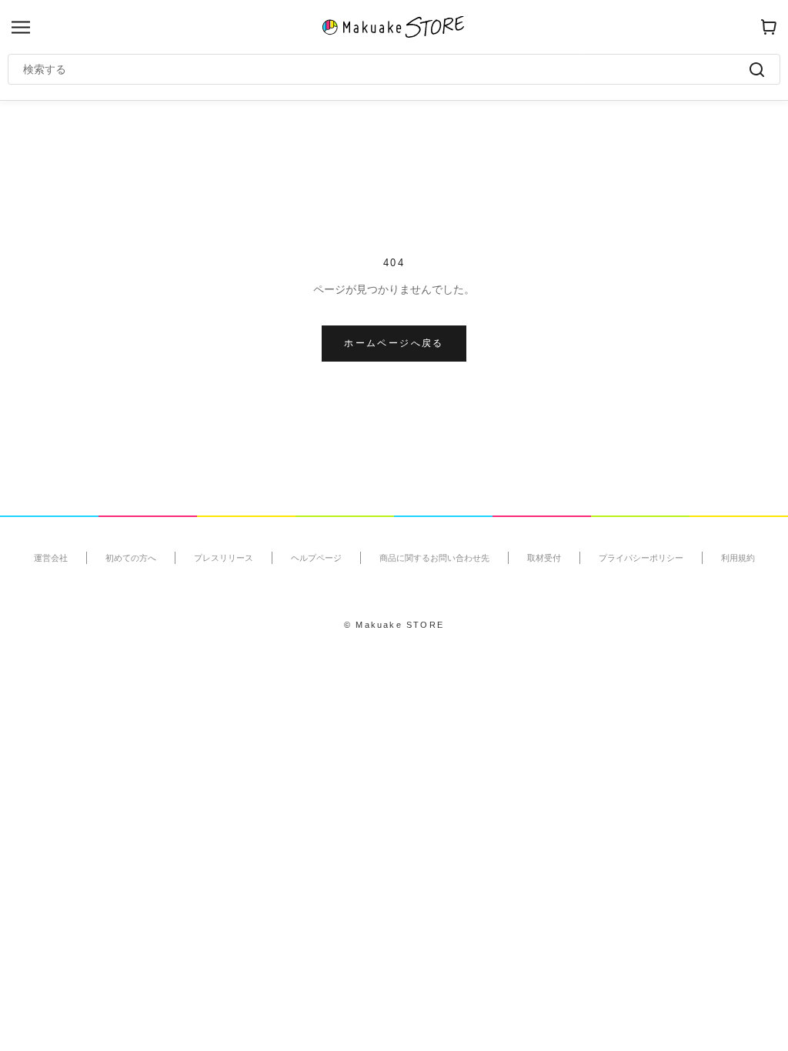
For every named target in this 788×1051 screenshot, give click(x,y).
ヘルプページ (316, 557)
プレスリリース (223, 557)
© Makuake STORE (394, 624)
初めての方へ (130, 557)
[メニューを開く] (21, 27)
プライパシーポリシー (641, 557)
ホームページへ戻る (394, 343)
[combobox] (386, 69)
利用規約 (738, 557)
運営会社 (51, 557)
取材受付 (544, 557)
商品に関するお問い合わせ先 (434, 557)
